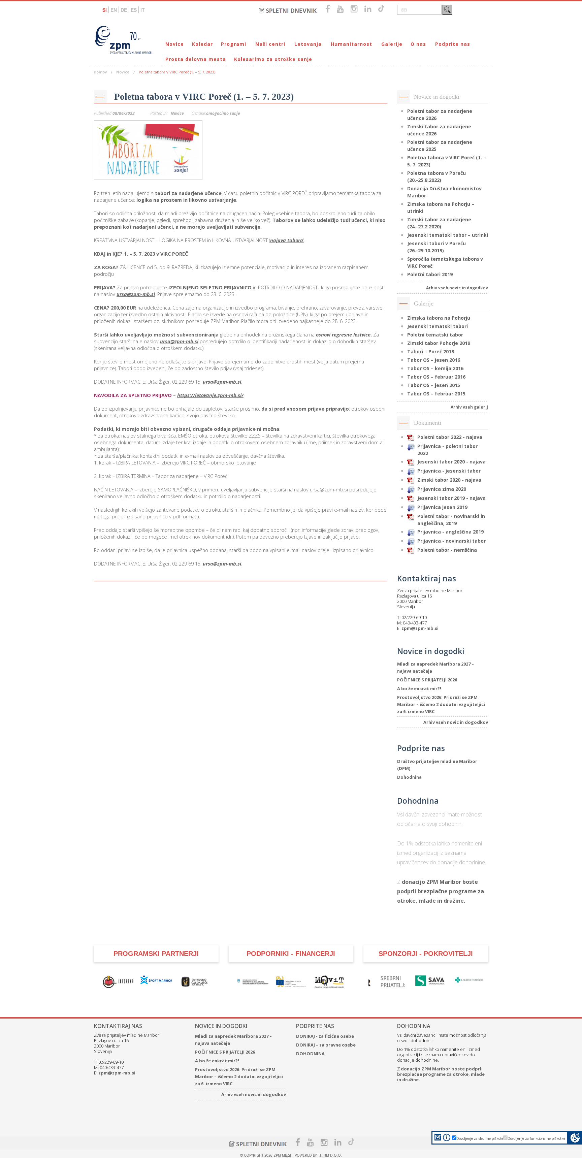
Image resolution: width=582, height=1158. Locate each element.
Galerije (391, 44)
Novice (174, 44)
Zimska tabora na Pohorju (438, 318)
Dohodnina (409, 777)
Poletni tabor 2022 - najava (449, 437)
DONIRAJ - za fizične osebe (325, 1036)
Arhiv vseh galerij (469, 407)
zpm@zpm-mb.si (420, 628)
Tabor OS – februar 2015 (436, 393)
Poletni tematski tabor (435, 334)
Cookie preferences (575, 1138)
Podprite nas (452, 44)
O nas (418, 44)
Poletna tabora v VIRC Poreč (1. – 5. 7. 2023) (204, 97)
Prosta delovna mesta (195, 59)
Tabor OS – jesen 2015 (433, 385)
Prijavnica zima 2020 (441, 489)
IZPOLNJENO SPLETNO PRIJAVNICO (210, 287)
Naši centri (270, 44)
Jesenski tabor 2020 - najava (451, 461)
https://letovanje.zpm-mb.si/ (210, 395)
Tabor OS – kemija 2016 (435, 368)
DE (124, 9)
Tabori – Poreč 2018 (430, 351)
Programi (233, 44)
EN (113, 9)
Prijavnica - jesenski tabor (449, 471)
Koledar (202, 44)
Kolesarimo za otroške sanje (273, 59)
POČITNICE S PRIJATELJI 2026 (427, 680)
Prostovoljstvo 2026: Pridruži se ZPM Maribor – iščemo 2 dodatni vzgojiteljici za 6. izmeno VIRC (441, 704)
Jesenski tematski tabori (437, 326)
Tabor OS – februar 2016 (436, 377)
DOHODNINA (310, 1054)
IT (142, 9)
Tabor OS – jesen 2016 (433, 360)
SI (104, 9)
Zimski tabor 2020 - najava (449, 480)
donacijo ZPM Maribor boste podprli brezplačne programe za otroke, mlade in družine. (440, 891)
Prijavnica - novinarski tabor (451, 541)
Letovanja (308, 44)
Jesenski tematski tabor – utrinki (447, 235)
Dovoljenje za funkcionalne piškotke (536, 1138)
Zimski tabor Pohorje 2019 (438, 343)
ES (134, 9)
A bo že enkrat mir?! (419, 688)
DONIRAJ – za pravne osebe (326, 1045)
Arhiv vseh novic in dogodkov (457, 288)
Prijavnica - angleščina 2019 (450, 531)
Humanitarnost (351, 44)
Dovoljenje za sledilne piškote (479, 1138)
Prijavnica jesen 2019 (442, 507)
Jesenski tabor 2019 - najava (451, 498)
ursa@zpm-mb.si (136, 294)
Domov (100, 71)
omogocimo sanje (223, 113)
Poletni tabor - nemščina (447, 550)
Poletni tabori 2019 (430, 274)
